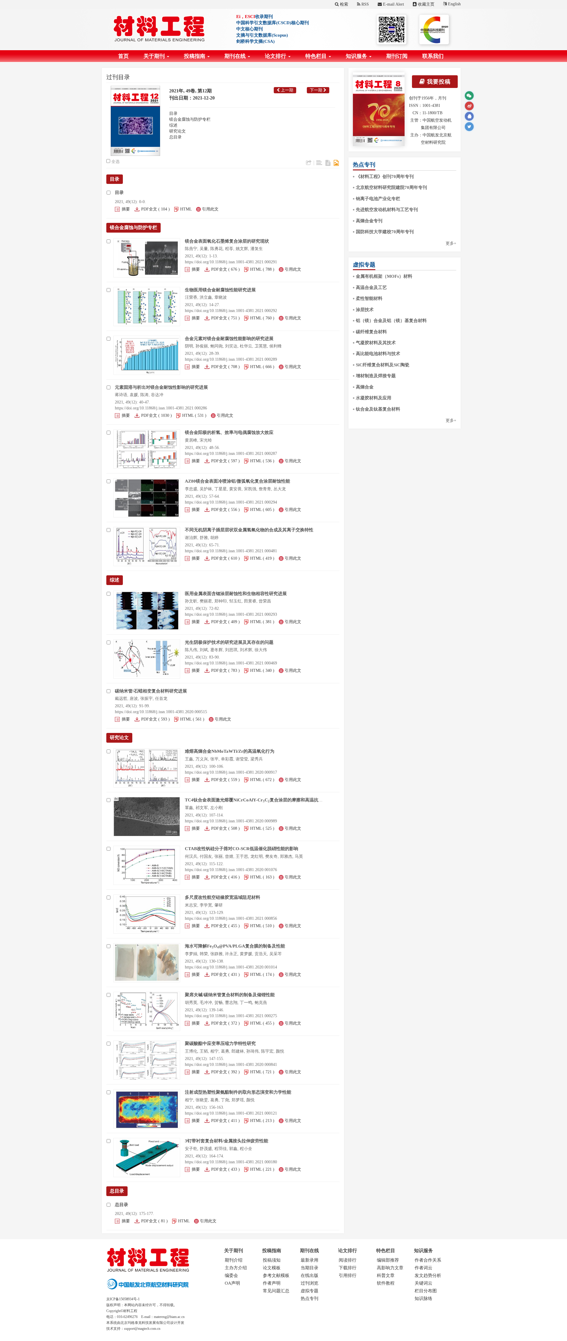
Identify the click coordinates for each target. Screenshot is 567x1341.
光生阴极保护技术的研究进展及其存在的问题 (229, 642)
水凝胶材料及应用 (373, 398)
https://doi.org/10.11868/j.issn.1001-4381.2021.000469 (231, 663)
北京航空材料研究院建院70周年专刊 (391, 187)
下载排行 (347, 1267)
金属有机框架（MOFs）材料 (384, 276)
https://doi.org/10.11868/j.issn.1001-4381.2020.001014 (231, 967)
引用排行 (347, 1275)
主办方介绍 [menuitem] (236, 1267)
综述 (173, 125)
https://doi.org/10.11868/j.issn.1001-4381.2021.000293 (231, 614)
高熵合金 (365, 387)
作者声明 (272, 1283)
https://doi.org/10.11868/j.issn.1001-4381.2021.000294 (231, 502)
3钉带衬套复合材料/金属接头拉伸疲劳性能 (226, 1141)
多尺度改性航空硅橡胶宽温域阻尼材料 (222, 897)
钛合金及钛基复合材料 (378, 409)
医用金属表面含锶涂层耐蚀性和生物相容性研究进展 (236, 593)
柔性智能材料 (369, 298)
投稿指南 (195, 56)
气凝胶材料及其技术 (376, 342)
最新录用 (309, 1260)
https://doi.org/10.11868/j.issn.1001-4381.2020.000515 (161, 712)
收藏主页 (425, 4)
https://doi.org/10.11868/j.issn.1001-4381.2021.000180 (231, 1162)
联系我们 (433, 56)
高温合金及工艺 (371, 287)
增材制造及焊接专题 (376, 375)
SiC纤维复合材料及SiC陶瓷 (382, 364)
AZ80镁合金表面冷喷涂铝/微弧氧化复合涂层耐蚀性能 (237, 481)
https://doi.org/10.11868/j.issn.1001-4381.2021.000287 (231, 453)
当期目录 (309, 1267)
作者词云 (423, 1267)
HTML (186, 209)
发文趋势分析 (428, 1275)
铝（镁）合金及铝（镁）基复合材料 (391, 320)
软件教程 (386, 1283)
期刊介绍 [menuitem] (233, 1260)
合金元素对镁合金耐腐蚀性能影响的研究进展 (229, 338)
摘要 (126, 209)
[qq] (469, 116)
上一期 (286, 90)
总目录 (175, 137)
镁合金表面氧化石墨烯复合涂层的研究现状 (227, 241)
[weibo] (469, 106)
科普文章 (386, 1275)
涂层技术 (365, 309)
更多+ (451, 243)
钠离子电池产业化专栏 (378, 198)
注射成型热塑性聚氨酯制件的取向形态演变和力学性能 (238, 1092)
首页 (123, 56)
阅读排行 (347, 1260)
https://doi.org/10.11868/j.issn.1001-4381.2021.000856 (231, 918)
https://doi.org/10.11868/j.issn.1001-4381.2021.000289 (231, 359)
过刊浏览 (309, 1283)
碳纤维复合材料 (371, 331)
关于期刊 (155, 56)
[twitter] (469, 126)
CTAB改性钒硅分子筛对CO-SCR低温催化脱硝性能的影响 (241, 848)
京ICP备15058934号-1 (123, 1299)
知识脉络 (423, 1298)
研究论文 (177, 131)
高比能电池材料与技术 (378, 353)
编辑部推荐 (388, 1260)
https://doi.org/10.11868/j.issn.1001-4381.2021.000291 (231, 262)
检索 (343, 4)
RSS (364, 4)
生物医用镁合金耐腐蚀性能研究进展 (220, 290)
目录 (173, 113)
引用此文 (210, 209)
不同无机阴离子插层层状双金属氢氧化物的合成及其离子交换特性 (249, 529)
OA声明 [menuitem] (232, 1283)
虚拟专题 (309, 1290)
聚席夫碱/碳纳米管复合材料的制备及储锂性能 (230, 994)
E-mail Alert (393, 4)
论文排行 (276, 56)
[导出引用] (308, 163)
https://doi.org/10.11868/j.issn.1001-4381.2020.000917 (231, 772)
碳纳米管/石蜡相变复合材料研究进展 (151, 691)
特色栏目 (316, 56)
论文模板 (272, 1267)
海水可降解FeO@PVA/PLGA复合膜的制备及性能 (235, 946)
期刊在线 (235, 56)
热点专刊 (309, 1298)
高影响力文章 (390, 1267)
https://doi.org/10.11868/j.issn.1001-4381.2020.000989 (231, 821)
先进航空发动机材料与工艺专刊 (387, 209)
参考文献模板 (276, 1275)
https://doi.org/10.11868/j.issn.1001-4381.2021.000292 (231, 310)
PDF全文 (149, 209)
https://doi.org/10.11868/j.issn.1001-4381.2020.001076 (231, 870)
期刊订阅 (397, 56)
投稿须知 (272, 1260)
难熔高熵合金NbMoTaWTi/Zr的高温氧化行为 (229, 751)
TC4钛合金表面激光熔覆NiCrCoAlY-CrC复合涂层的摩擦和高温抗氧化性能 (260, 800)
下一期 (316, 90)
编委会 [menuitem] (231, 1275)
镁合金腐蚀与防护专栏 (190, 119)
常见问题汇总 (276, 1290)
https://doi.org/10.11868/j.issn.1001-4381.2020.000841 (231, 1064)
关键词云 (423, 1283)
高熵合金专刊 (369, 220)
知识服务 (357, 56)
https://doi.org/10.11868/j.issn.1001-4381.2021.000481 (231, 551)
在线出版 (309, 1275)
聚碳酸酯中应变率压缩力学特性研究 (220, 1043)
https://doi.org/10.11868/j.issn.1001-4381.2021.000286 (161, 408)
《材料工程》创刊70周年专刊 (385, 176)
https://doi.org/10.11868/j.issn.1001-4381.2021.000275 (231, 1016)
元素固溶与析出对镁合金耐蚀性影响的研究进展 (161, 387)
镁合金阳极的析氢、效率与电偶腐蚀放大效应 (229, 432)
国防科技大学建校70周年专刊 (385, 231)
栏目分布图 (426, 1290)
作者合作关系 (428, 1260)
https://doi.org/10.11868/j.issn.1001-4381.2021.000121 (231, 1113)
